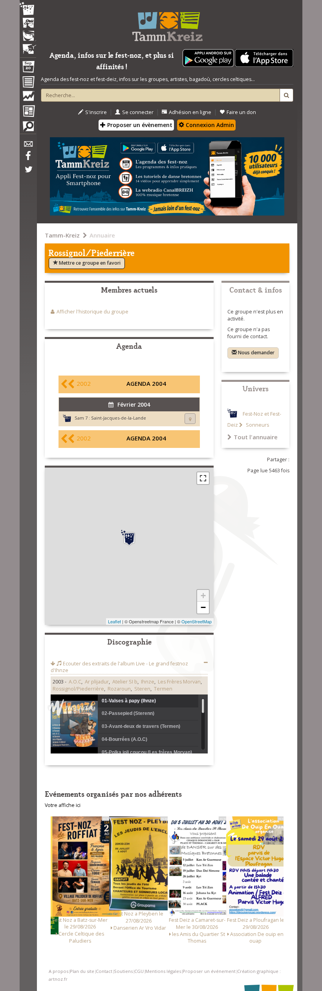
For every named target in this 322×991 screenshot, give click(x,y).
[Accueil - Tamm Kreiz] (167, 23)
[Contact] (28, 146)
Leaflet (114, 621)
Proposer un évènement (139, 125)
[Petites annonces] (28, 128)
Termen (163, 688)
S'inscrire (96, 112)
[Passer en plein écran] (203, 478)
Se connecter (138, 112)
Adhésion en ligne (190, 112)
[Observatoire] (28, 98)
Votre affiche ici (62, 805)
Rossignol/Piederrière (78, 688)
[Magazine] (28, 112)
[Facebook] (28, 158)
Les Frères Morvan (179, 681)
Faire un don (241, 112)
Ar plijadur (97, 681)
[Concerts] (28, 24)
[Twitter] (28, 173)
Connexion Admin (209, 125)
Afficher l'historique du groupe (92, 311)
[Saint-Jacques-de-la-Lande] (129, 538)
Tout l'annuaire (256, 437)
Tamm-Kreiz (62, 235)
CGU (139, 971)
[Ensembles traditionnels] (28, 46)
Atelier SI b (124, 681)
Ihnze (147, 681)
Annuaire (102, 235)
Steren (142, 688)
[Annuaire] (28, 83)
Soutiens (123, 971)
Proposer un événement (209, 971)
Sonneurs (257, 425)
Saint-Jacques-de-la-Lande (118, 418)
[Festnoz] (28, 9)
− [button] (203, 607)
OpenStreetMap (196, 621)
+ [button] (203, 595)
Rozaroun (119, 688)
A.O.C (75, 681)
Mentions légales (163, 971)
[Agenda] (28, 68)
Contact (104, 971)
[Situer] (190, 418)
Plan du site (82, 971)
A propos (58, 971)
